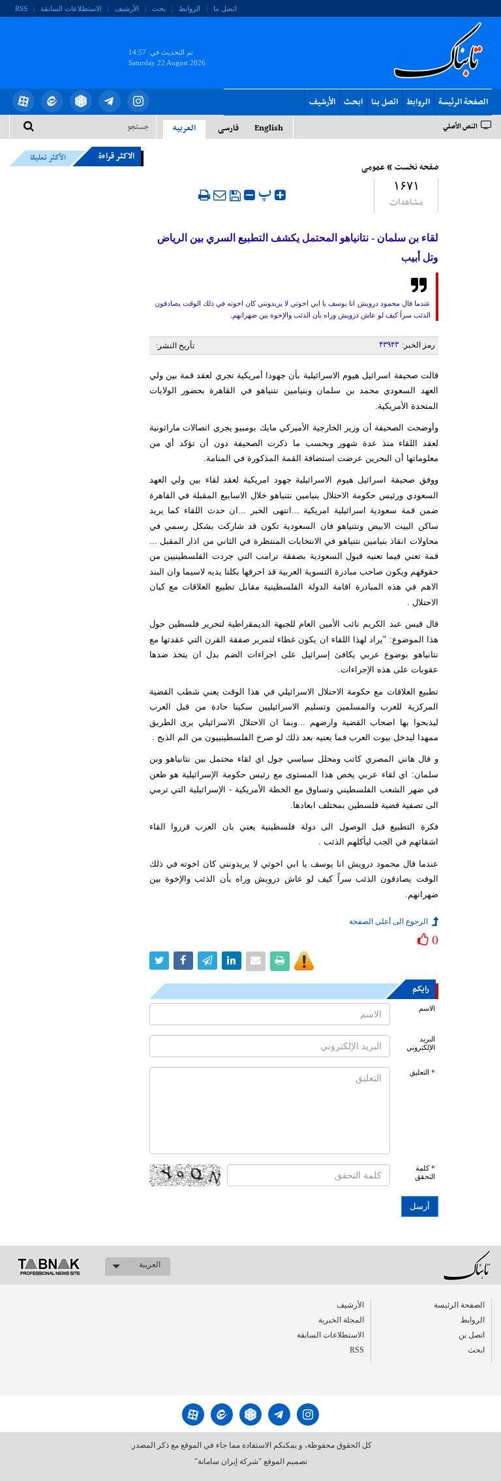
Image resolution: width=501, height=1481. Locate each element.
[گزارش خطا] (304, 961)
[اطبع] (204, 195)
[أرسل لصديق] (219, 195)
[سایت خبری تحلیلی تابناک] (63, 44)
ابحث (353, 102)
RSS (21, 8)
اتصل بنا (225, 8)
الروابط (189, 8)
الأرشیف (127, 8)
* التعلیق (422, 1072)
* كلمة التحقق (425, 1172)
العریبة (149, 1264)
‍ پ (266, 193)
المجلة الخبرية (341, 1319)
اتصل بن (472, 1334)
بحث (159, 8)
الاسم (427, 1008)
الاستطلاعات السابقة (71, 8)
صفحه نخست (416, 167)
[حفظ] (235, 195)
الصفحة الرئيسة (463, 102)
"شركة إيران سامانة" (228, 1461)
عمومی (373, 167)
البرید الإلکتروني (420, 1043)
